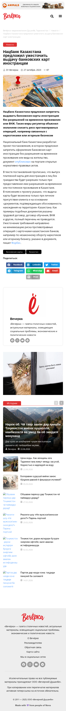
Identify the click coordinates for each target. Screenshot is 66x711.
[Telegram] (27, 340)
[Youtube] (22, 340)
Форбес (16, 243)
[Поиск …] (52, 16)
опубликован (23, 161)
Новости (54, 30)
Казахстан (33, 252)
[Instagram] (17, 340)
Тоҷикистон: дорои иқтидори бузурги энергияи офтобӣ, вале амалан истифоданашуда (39, 542)
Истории (12, 403)
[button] (60, 16)
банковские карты (14, 252)
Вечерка (16, 319)
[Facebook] (12, 340)
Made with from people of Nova (33, 705)
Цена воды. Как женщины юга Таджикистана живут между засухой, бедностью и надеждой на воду (39, 461)
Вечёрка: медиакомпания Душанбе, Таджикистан (25, 30)
